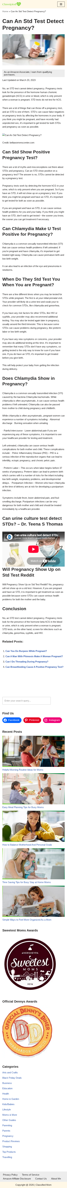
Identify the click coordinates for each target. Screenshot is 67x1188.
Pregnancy (7, 1136)
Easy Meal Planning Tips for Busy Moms (23, 807)
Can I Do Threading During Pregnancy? (26, 661)
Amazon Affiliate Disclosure (17, 1178)
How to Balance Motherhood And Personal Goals (27, 844)
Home (5, 11)
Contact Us (41, 1178)
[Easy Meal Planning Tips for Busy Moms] (33, 789)
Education (7, 1088)
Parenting (7, 1125)
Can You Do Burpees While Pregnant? (26, 651)
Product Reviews (11, 1141)
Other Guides (9, 1120)
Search (58, 700)
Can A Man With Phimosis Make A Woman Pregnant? (34, 656)
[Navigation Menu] (61, 4)
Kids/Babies (8, 1104)
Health (5, 1093)
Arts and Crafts (10, 1072)
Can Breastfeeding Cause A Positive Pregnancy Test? (34, 667)
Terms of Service (30, 1174)
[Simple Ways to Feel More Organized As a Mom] (33, 902)
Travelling (7, 1157)
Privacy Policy (10, 1174)
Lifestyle (6, 1109)
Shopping (7, 1146)
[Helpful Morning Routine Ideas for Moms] (33, 752)
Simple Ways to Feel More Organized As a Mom (26, 919)
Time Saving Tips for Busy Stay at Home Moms (26, 882)
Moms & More (9, 1114)
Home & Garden (10, 1099)
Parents (6, 1130)
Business (7, 1083)
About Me (56, 1178)
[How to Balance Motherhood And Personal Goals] (33, 827)
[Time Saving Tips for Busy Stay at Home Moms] (33, 864)
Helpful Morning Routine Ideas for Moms (22, 769)
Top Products (9, 1152)
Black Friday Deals (12, 1077)
